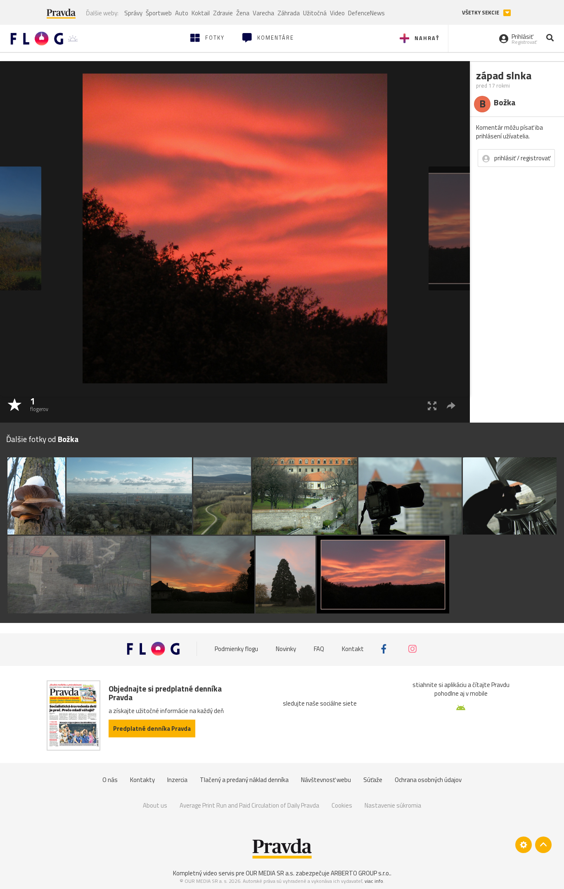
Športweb (159, 13)
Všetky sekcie (481, 13)
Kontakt (353, 649)
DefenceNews (366, 13)
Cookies (342, 805)
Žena (242, 13)
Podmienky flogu (236, 649)
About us (155, 805)
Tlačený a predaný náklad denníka (244, 779)
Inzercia (177, 779)
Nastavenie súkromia (393, 805)
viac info (374, 881)
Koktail (201, 13)
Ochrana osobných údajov (428, 779)
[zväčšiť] (432, 405)
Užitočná (315, 13)
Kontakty (142, 779)
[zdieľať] (451, 405)
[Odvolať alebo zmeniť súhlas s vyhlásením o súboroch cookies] (523, 845)
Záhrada (288, 13)
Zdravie (223, 13)
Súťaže (372, 779)
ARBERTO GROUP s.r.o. (360, 873)
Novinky (286, 649)
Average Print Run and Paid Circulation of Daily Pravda (249, 805)
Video (337, 13)
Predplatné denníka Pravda (152, 728)
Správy (133, 13)
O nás (110, 779)
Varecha (263, 13)
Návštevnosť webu (326, 779)
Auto (181, 13)
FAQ (319, 649)
